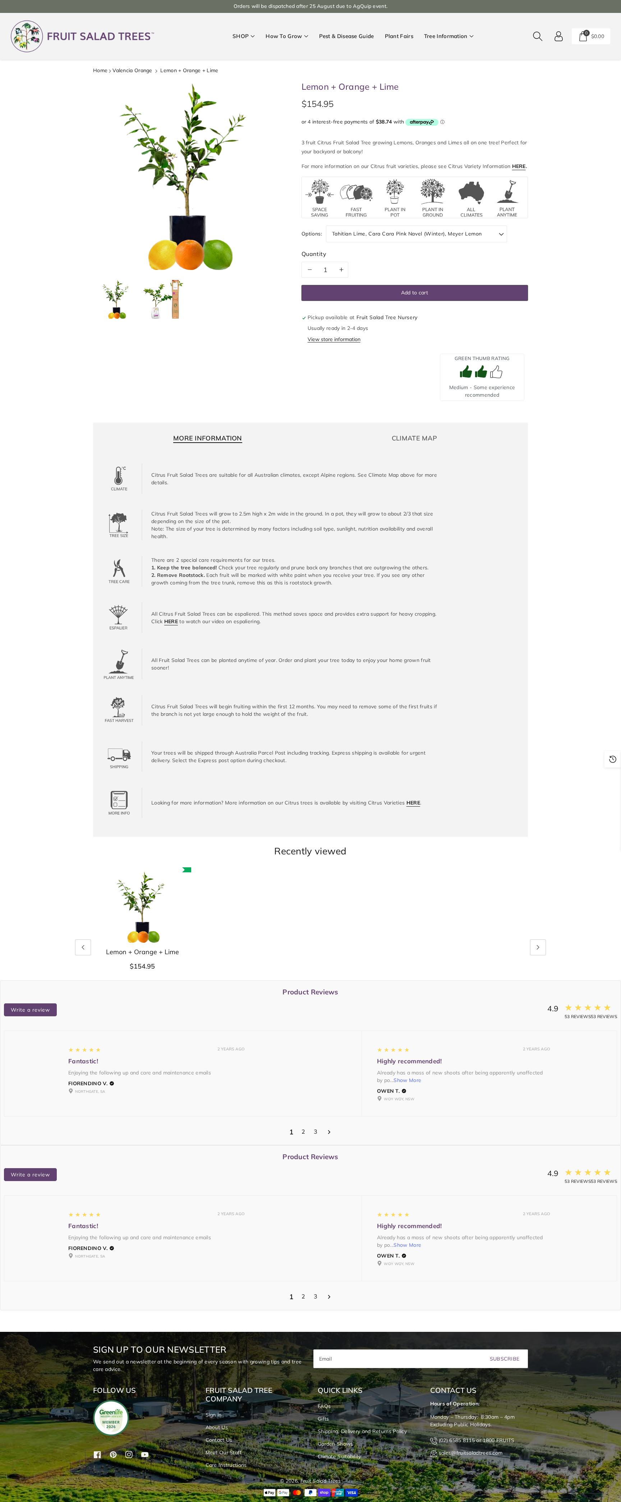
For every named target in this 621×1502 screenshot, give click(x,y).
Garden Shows (335, 1444)
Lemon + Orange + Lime (142, 952)
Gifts (323, 1418)
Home (100, 70)
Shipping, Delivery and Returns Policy (362, 1431)
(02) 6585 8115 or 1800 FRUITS (477, 1440)
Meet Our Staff (224, 1452)
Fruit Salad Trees (320, 1481)
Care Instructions (226, 1465)
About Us (217, 1427)
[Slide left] (83, 947)
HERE (519, 166)
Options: (312, 233)
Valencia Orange (132, 70)
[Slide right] (538, 947)
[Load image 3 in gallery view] (163, 299)
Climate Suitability (339, 1456)
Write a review (30, 1010)
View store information (334, 339)
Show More (407, 1080)
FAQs (324, 1406)
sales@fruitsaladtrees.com (471, 1453)
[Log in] (559, 36)
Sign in (214, 1415)
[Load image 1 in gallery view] (116, 299)
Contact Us (219, 1440)
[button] (244, 36)
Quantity (314, 253)
